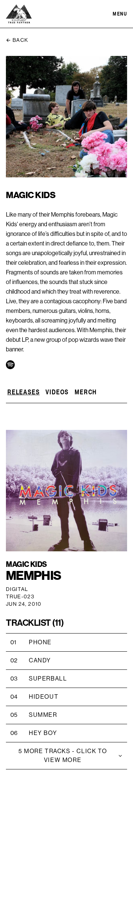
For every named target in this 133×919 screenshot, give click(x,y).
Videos (57, 392)
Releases (23, 392)
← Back (17, 40)
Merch (86, 392)
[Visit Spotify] (10, 364)
